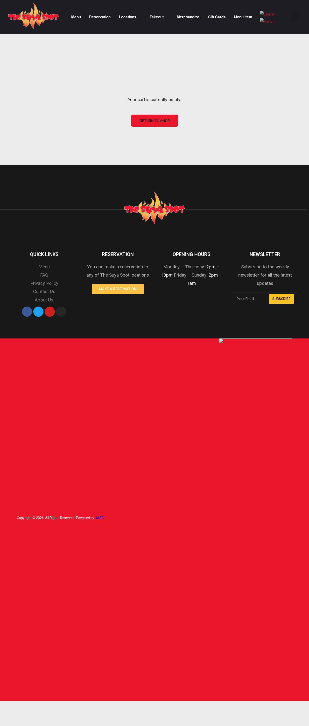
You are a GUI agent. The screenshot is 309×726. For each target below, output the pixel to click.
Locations (127, 17)
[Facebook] (27, 312)
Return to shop (155, 120)
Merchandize (188, 17)
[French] (267, 20)
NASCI (100, 518)
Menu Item (243, 17)
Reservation (100, 17)
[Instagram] (61, 312)
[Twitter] (38, 312)
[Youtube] (50, 312)
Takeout (157, 17)
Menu (76, 17)
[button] (118, 289)
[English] (267, 13)
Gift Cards (217, 17)
